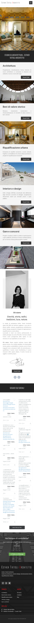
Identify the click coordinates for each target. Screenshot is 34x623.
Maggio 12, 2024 (22, 505)
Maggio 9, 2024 (6, 518)
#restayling (11, 504)
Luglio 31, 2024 (6, 445)
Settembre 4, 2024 (7, 417)
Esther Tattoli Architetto (11, 413)
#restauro (5, 406)
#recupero (21, 442)
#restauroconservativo (9, 407)
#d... (29, 442)
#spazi (12, 506)
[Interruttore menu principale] (30, 2)
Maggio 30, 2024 (22, 477)
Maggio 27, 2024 (6, 490)
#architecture (6, 401)
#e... (14, 439)
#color (9, 506)
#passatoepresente (8, 507)
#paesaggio (6, 403)
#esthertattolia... (11, 512)
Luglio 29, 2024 (22, 448)
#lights (8, 509)
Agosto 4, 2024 (22, 420)
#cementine (12, 510)
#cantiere (5, 439)
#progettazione (7, 436)
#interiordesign (11, 501)
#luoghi (9, 404)
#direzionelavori (7, 437)
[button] (2, 29)
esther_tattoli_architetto (9, 415)
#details (5, 506)
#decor (5, 509)
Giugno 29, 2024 (6, 461)
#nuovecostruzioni (7, 434)
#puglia (11, 403)
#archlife (10, 439)
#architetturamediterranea (9, 409)
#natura (5, 404)
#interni (26, 442)
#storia (13, 404)
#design (25, 471)
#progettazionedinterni (24, 469)
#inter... (29, 471)
